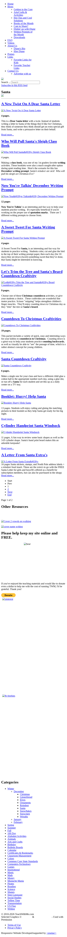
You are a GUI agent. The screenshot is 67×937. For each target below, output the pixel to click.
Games (10, 867)
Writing (11, 909)
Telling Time (13, 900)
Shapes (10, 892)
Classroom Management (19, 855)
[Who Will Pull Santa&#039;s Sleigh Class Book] (26, 152)
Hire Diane (19, 51)
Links (10, 57)
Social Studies (14, 897)
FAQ (9, 40)
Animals (11, 839)
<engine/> (51, 933)
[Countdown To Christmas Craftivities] (21, 325)
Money (10, 878)
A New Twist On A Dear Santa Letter (30, 104)
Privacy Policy (14, 927)
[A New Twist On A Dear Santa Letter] (21, 110)
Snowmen (25, 813)
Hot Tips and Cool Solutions (23, 19)
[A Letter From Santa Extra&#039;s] (19, 461)
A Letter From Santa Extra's (24, 455)
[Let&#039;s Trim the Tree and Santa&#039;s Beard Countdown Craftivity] (33, 285)
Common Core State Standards (22, 861)
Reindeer (24, 805)
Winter (10, 788)
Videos (10, 43)
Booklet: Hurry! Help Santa (23, 396)
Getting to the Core (23, 9)
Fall (9, 830)
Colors (10, 858)
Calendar (11, 850)
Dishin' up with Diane (24, 29)
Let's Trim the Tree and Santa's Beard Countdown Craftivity (31, 274)
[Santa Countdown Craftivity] (16, 365)
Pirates (10, 883)
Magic (10, 872)
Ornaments (25, 802)
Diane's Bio (19, 48)
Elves (22, 800)
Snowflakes (25, 811)
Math (10, 875)
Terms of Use (14, 925)
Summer (11, 827)
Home (10, 3)
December (19, 791)
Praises (10, 54)
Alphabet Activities (16, 836)
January (17, 819)
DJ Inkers (27, 917)
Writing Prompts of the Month (23, 33)
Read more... (7, 134)
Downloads (19, 37)
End (9, 494)
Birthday (11, 844)
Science (11, 889)
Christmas (25, 794)
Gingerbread (26, 797)
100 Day (11, 833)
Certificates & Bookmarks (20, 853)
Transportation (14, 903)
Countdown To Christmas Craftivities (31, 319)
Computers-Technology (19, 864)
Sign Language (14, 895)
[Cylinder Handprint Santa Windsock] (20, 432)
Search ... (5, 82)
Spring (10, 825)
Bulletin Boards (15, 847)
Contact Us (13, 71)
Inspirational (13, 869)
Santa (22, 808)
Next (9, 492)
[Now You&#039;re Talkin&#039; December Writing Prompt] (32, 196)
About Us (12, 45)
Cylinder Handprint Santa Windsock (30, 426)
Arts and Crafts (14, 841)
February (18, 822)
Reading (11, 886)
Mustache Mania (15, 881)
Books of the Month (24, 23)
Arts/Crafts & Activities (20, 13)
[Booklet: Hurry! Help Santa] (16, 403)
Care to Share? (21, 26)
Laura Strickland (43, 917)
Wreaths (24, 816)
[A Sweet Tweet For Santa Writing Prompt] (23, 238)
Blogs (10, 6)
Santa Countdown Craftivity (23, 359)
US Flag (11, 906)
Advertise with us (22, 73)
